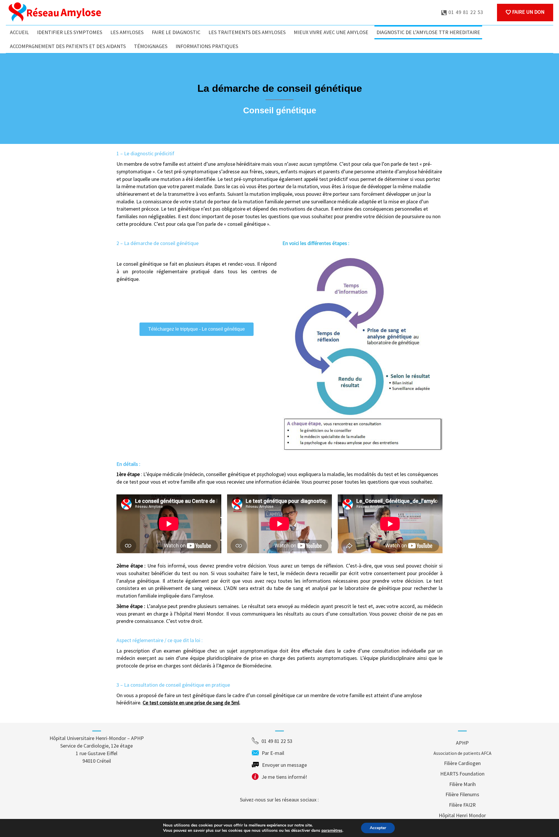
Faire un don (527, 11)
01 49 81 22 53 (465, 12)
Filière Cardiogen (462, 763)
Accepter (378, 828)
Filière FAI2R (462, 804)
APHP (462, 742)
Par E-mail (284, 753)
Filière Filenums (462, 794)
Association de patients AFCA (462, 753)
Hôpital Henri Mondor (462, 815)
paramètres (331, 830)
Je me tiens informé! (284, 776)
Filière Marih (462, 784)
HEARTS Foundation (462, 773)
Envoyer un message (284, 765)
